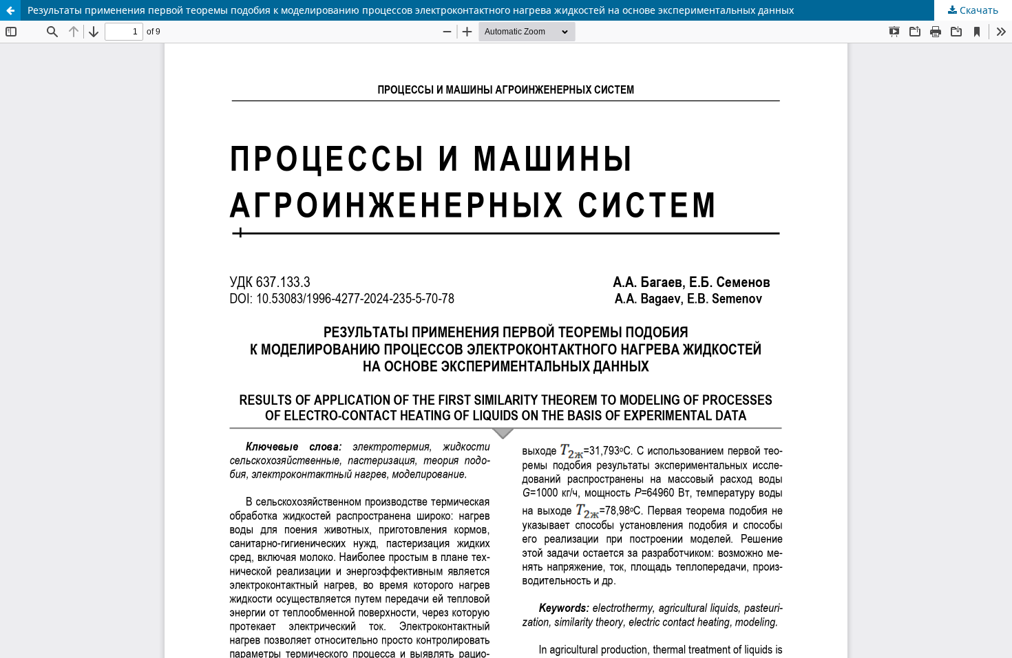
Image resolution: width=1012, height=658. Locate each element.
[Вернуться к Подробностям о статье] (10, 10)
